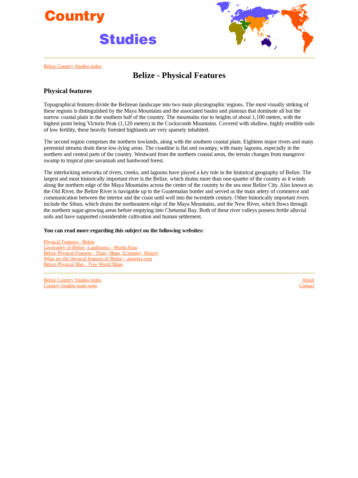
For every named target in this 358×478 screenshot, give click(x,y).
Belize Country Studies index (72, 66)
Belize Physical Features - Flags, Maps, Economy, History (101, 253)
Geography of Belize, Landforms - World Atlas (90, 247)
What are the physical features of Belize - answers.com (98, 258)
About (308, 280)
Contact (306, 285)
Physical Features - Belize (69, 242)
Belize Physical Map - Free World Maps (83, 264)
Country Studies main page (70, 285)
